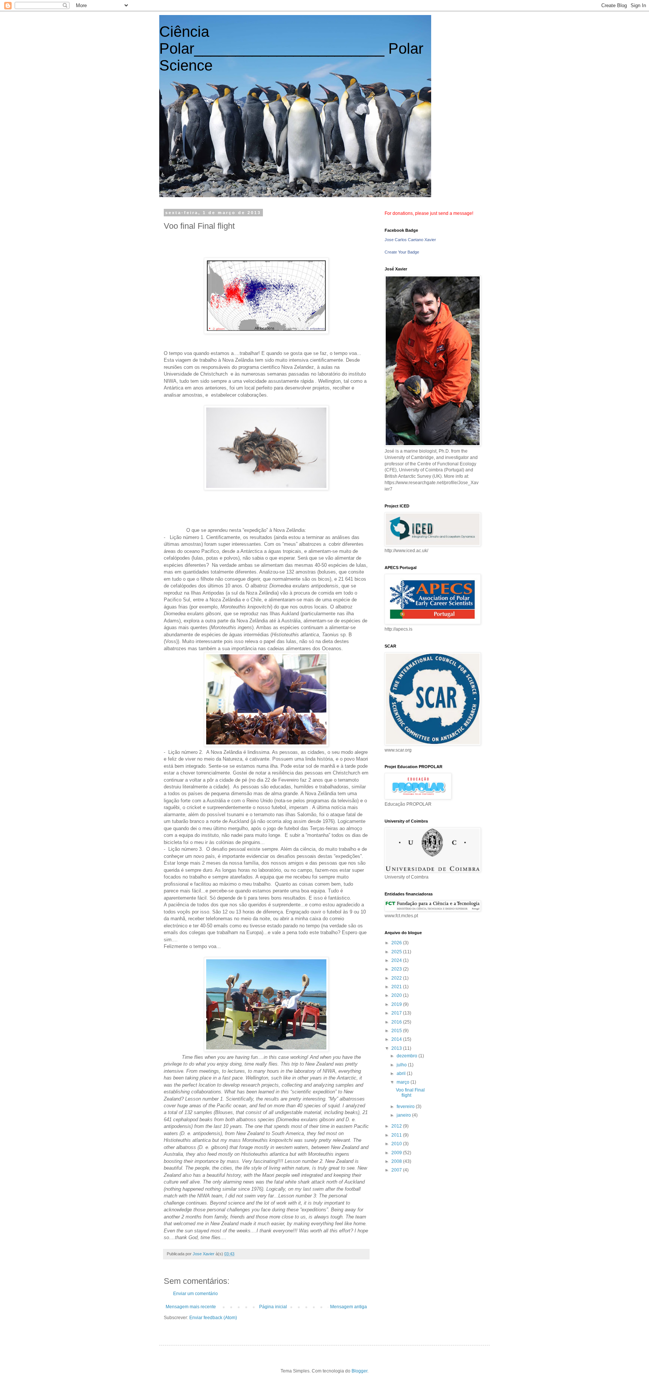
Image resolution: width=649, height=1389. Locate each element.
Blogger (359, 1371)
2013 (397, 1048)
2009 (397, 1152)
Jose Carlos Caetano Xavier (410, 239)
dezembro (407, 1055)
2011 (397, 1135)
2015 (397, 1030)
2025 (397, 951)
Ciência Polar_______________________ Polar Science (291, 48)
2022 (397, 978)
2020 (397, 995)
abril (402, 1073)
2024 (397, 960)
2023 (397, 969)
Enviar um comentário (195, 1293)
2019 (397, 1004)
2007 (397, 1170)
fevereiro (406, 1106)
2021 (397, 986)
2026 (397, 942)
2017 (397, 1013)
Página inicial (273, 1306)
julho (402, 1064)
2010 (397, 1143)
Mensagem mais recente (191, 1306)
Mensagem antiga (348, 1306)
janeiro (404, 1115)
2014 (397, 1039)
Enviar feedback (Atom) (213, 1317)
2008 (397, 1161)
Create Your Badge (402, 252)
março (404, 1082)
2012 (397, 1126)
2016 (397, 1022)
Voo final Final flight (410, 1092)
